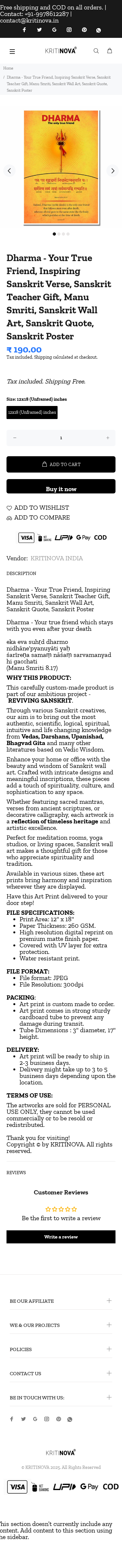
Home (8, 68)
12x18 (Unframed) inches (32, 412)
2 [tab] (59, 234)
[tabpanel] (61, 167)
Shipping (43, 357)
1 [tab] (54, 234)
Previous (9, 170)
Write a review (61, 1237)
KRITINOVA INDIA (57, 558)
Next (112, 170)
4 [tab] (68, 234)
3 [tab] (63, 234)
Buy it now (61, 489)
